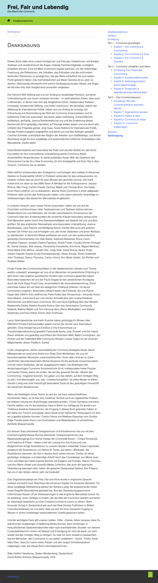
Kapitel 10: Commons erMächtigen (125, 125)
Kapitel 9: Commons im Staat (130, 119)
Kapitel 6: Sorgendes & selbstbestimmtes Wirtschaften (130, 90)
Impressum (13, 576)
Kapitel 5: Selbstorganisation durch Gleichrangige (129, 83)
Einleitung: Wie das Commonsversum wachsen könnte (129, 104)
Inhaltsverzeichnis (23, 21)
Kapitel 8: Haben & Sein (127, 115)
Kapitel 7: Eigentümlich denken (131, 112)
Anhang (112, 131)
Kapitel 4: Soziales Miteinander (131, 77)
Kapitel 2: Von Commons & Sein (131, 54)
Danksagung (13, 31)
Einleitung (113, 39)
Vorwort (112, 35)
